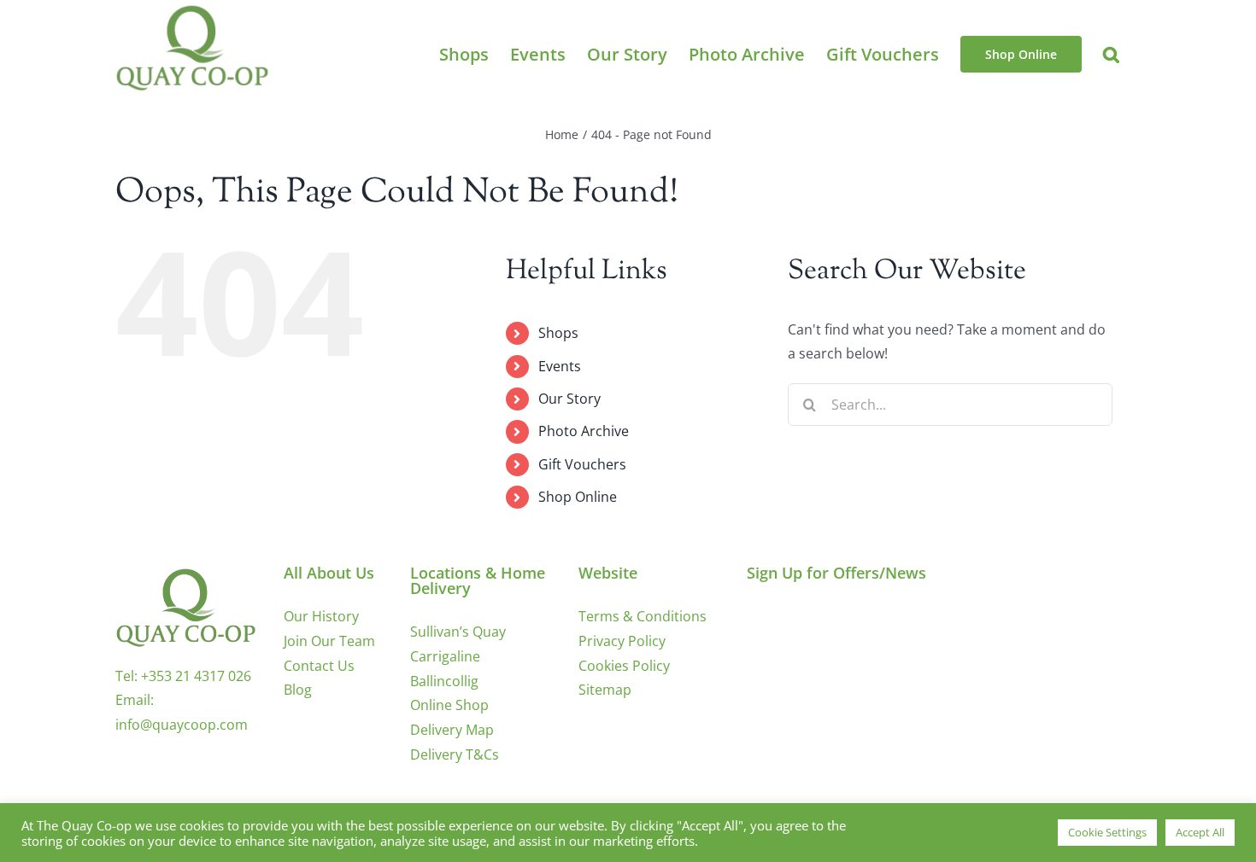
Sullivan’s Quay (458, 631)
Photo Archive (583, 431)
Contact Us (319, 665)
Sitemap (604, 689)
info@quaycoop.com (181, 724)
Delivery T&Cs (454, 754)
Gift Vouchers (582, 464)
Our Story (569, 398)
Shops (558, 332)
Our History (321, 616)
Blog (298, 689)
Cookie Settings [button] (1107, 832)
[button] (1111, 54)
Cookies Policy (624, 665)
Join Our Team (329, 641)
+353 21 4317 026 (196, 676)
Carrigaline (445, 656)
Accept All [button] (1200, 832)
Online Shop (449, 705)
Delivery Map (452, 729)
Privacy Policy (622, 641)
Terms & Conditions (642, 616)
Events (559, 366)
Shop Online (577, 496)
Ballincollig (444, 681)
